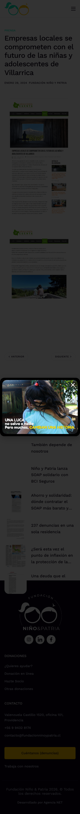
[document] (40, 407)
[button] (73, 385)
